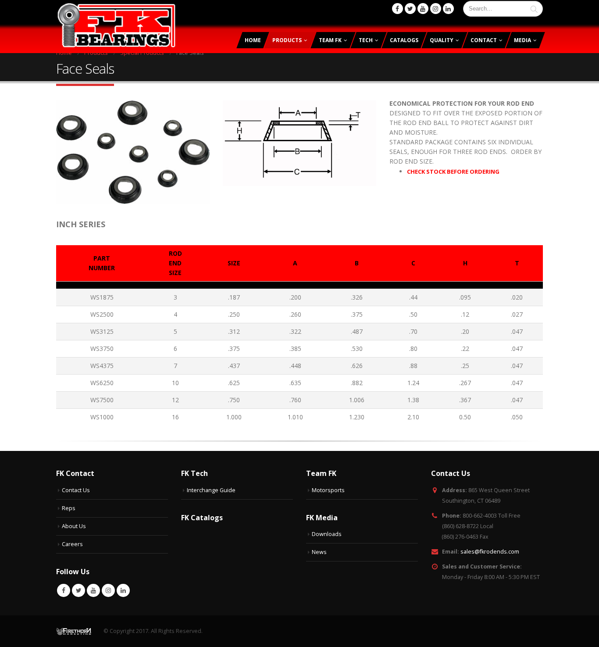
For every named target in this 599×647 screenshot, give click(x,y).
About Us (74, 526)
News (319, 552)
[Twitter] (410, 8)
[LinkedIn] (448, 8)
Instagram (108, 590)
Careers (72, 544)
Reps (68, 508)
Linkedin (123, 590)
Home (253, 40)
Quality (441, 40)
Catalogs (404, 40)
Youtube (93, 590)
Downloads (327, 534)
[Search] (534, 8)
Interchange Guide (211, 490)
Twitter (78, 590)
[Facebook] (397, 8)
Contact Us (76, 490)
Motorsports (328, 490)
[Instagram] (435, 8)
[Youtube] (422, 8)
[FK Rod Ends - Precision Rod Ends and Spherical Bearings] (116, 25)
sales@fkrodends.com (489, 551)
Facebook (63, 590)
